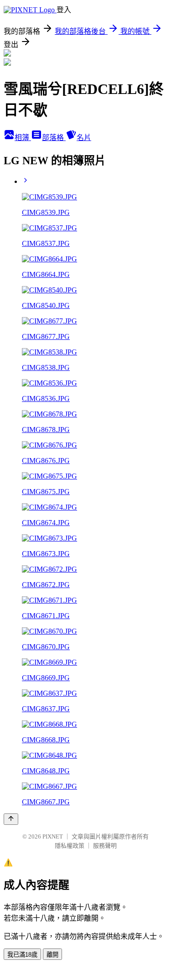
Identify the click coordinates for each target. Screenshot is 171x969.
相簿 (23, 137)
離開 (52, 954)
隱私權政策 (69, 845)
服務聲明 (105, 845)
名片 (84, 137)
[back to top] (11, 819)
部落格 (54, 137)
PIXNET (52, 836)
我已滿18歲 (22, 954)
